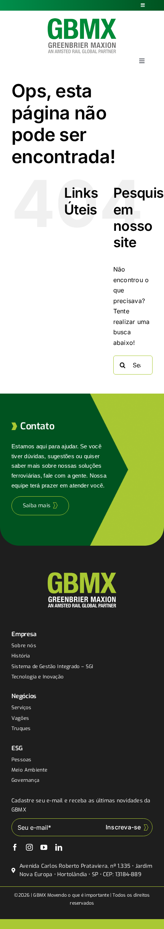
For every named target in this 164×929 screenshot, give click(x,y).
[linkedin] (58, 847)
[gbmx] (82, 21)
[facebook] (14, 847)
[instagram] (29, 847)
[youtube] (43, 847)
